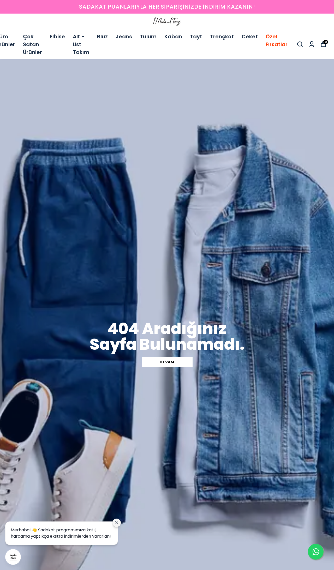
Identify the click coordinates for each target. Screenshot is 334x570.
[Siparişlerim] (311, 44)
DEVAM (167, 362)
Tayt (196, 36)
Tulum (148, 36)
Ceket (250, 36)
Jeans (124, 36)
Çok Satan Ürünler (32, 44)
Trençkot (222, 36)
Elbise (57, 36)
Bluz (102, 36)
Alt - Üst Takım (81, 44)
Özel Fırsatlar (277, 40)
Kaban (173, 36)
